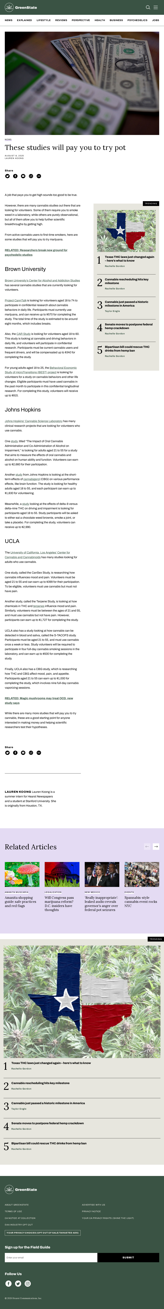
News (8, 20)
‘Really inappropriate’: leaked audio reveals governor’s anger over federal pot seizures (101, 903)
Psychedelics (137, 20)
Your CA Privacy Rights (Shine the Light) (108, 1218)
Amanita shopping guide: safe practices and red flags (20, 901)
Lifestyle (44, 20)
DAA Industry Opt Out (19, 1225)
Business (116, 20)
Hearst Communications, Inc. (27, 1298)
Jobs (155, 20)
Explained (24, 20)
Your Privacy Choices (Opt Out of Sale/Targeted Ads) (43, 1233)
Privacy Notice (91, 1211)
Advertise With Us (93, 1205)
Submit (128, 1257)
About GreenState (17, 1205)
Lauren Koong (14, 158)
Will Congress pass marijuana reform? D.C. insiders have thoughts (59, 903)
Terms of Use (13, 1211)
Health (100, 20)
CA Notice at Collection (20, 1218)
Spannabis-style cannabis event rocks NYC (141, 901)
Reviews (61, 20)
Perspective (81, 20)
